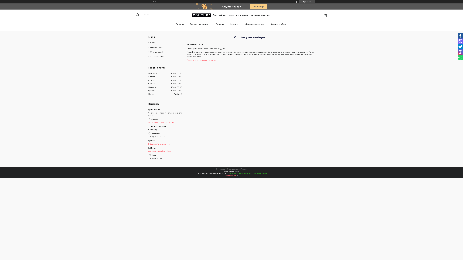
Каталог (152, 42)
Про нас (220, 24)
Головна (180, 24)
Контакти (234, 24)
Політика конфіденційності (259, 173)
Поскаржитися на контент (238, 173)
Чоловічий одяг (156, 57)
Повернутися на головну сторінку (201, 60)
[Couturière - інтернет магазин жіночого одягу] (201, 15)
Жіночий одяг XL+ (158, 47)
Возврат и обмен (278, 24)
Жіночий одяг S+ (157, 52)
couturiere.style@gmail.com (160, 151)
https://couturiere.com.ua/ (159, 144)
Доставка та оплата (254, 24)
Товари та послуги (199, 24)
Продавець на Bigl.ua (231, 171)
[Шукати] (137, 15)
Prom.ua (244, 169)
